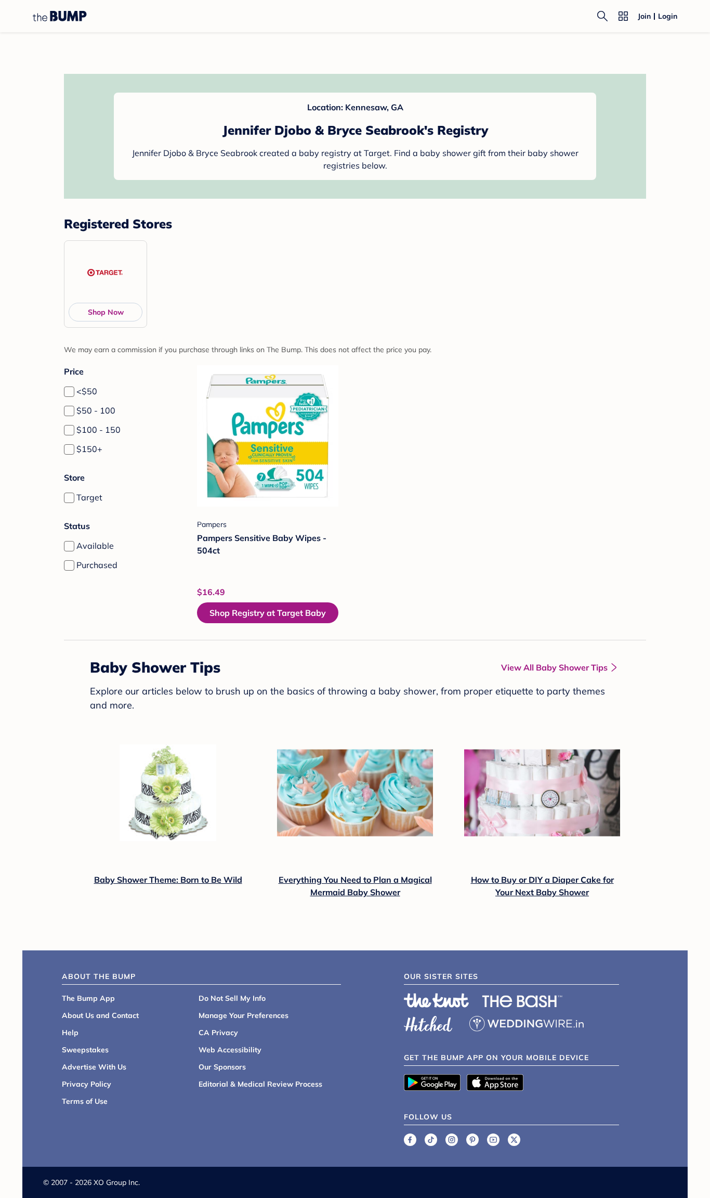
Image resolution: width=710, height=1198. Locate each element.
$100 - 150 (98, 429)
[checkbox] (69, 392)
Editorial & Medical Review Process (260, 1084)
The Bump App (88, 998)
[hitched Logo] (428, 1022)
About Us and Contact (100, 1015)
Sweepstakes (85, 1049)
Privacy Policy (86, 1084)
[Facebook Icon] (410, 1139)
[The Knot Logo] (436, 1000)
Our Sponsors (222, 1067)
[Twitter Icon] (514, 1139)
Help (70, 1032)
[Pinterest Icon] (472, 1139)
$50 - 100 (95, 410)
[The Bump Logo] (60, 16)
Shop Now (106, 312)
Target (89, 497)
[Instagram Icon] (451, 1139)
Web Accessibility (230, 1049)
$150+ (89, 449)
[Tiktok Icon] (431, 1139)
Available (95, 545)
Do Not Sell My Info (232, 998)
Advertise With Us (94, 1067)
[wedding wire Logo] (526, 1022)
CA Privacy (218, 1032)
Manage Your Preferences (243, 1015)
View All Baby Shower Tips (554, 667)
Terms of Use (85, 1101)
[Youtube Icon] (493, 1139)
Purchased (96, 565)
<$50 (86, 391)
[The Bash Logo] (522, 1001)
